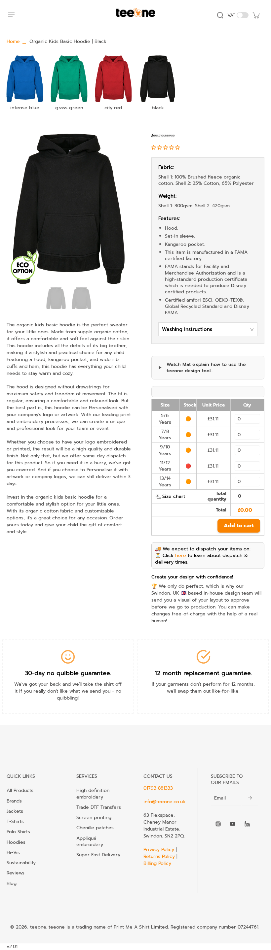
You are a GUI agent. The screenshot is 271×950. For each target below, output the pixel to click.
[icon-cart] (256, 15)
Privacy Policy (159, 849)
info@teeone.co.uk (164, 801)
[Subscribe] (250, 798)
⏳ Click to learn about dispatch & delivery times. (201, 559)
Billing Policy (157, 863)
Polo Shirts (18, 831)
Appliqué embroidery (89, 841)
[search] (220, 15)
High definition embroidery (92, 793)
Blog (12, 883)
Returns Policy (159, 856)
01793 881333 (158, 788)
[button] (166, 147)
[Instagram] (218, 824)
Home (13, 41)
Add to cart (239, 526)
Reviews (15, 872)
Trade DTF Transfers (98, 807)
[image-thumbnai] (56, 298)
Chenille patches (95, 827)
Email (220, 798)
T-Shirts (15, 821)
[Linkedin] (247, 824)
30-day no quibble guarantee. (68, 673)
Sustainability (21, 862)
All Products (20, 790)
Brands (14, 801)
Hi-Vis (13, 852)
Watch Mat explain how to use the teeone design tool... (206, 367)
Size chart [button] (173, 496)
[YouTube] (232, 824)
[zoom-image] (69, 209)
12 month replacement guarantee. (203, 673)
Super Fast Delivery (98, 854)
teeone (38, 927)
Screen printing (93, 817)
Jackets (15, 811)
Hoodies (16, 842)
